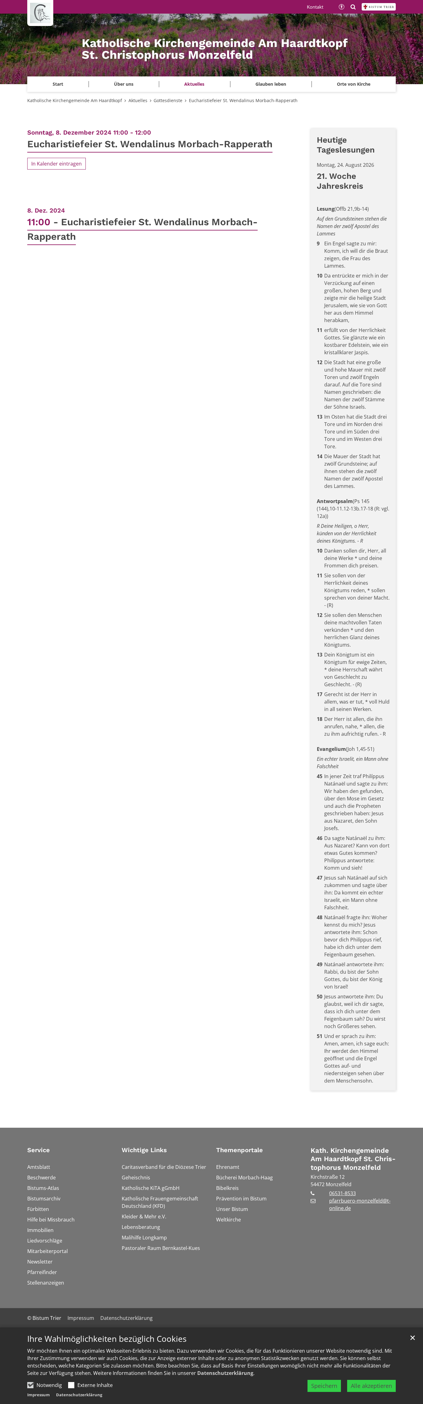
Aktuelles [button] (194, 84)
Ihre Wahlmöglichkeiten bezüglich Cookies (106, 1339)
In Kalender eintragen (56, 163)
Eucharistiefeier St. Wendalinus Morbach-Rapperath (243, 100)
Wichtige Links (144, 1150)
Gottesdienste (168, 100)
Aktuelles (138, 100)
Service (38, 1150)
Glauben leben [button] (270, 84)
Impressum (38, 1395)
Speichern (324, 1385)
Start (58, 84)
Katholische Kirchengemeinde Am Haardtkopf (74, 100)
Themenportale (239, 1150)
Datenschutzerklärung (225, 1373)
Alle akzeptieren (371, 1385)
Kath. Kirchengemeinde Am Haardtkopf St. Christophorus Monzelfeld (353, 1159)
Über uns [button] (123, 84)
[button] (354, 84)
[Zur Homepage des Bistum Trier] (379, 7)
